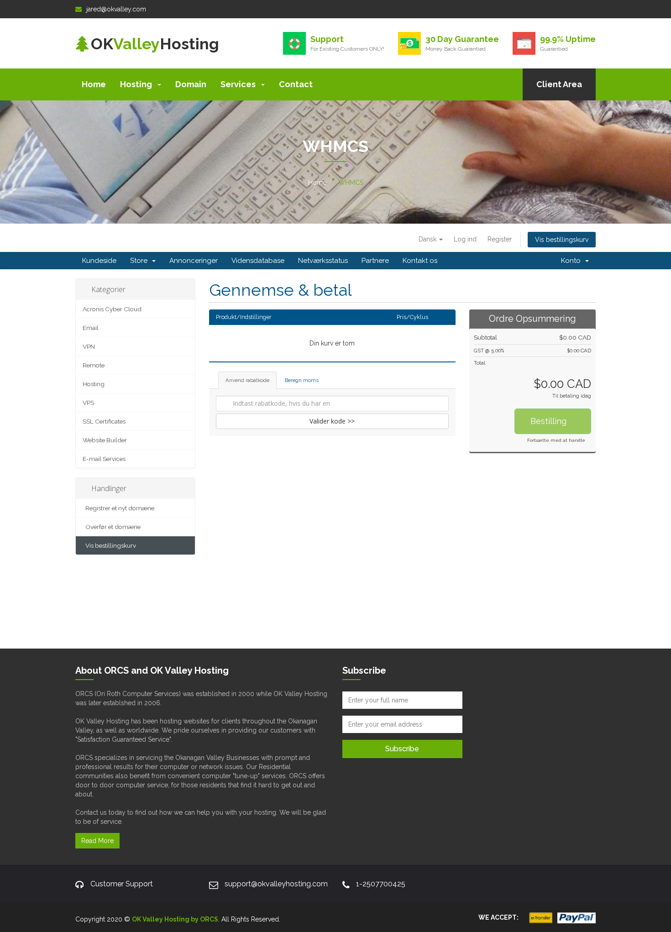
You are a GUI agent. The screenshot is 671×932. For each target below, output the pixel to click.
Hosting (137, 84)
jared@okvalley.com (116, 9)
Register (500, 239)
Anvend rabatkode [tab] (247, 380)
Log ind (465, 239)
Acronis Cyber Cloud (112, 309)
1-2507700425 (380, 884)
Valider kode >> (332, 421)
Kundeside (99, 261)
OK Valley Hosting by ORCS (175, 919)
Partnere (375, 261)
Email (91, 327)
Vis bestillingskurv (561, 239)
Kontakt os (420, 261)
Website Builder (105, 440)
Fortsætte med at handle (556, 440)
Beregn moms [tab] (302, 380)
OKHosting (155, 44)
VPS (88, 402)
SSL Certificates (104, 421)
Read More (97, 840)
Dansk (428, 239)
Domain (190, 84)
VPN (89, 346)
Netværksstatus (323, 261)
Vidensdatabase (257, 261)
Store (140, 261)
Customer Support (121, 884)
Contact (296, 84)
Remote (94, 365)
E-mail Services (104, 458)
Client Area (559, 84)
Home (94, 84)
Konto (572, 261)
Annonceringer (193, 261)
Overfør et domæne (112, 526)
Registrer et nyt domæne (118, 508)
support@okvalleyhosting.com (276, 884)
